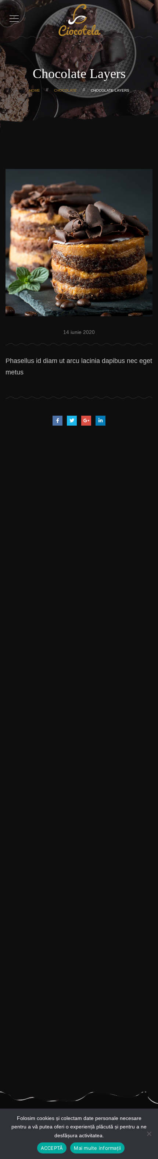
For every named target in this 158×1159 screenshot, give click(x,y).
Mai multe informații (97, 1148)
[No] (148, 1133)
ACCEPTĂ (52, 1148)
